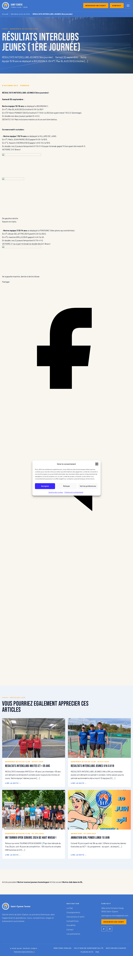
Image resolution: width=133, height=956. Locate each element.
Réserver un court (95, 5)
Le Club (69, 908)
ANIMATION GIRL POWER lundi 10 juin (90, 838)
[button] (96, 464)
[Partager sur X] (66, 673)
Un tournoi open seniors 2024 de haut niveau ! (30, 838)
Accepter (45, 486)
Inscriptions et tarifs (75, 916)
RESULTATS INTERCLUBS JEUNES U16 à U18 (92, 766)
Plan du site (87, 952)
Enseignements (73, 912)
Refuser (66, 486)
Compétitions (72, 921)
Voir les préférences (88, 486)
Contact (116, 5)
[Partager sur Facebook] (66, 412)
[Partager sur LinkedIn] (66, 542)
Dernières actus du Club (20, 14)
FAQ (97, 952)
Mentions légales (63, 948)
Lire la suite (13, 783)
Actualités (70, 925)
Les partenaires (73, 933)
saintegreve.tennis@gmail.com (114, 915)
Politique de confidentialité (73, 492)
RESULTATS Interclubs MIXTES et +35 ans (27, 766)
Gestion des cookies (56, 492)
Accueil (5, 14)
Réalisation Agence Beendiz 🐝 (24, 951)
